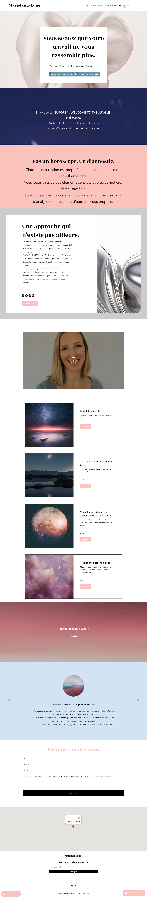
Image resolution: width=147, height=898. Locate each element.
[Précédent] (9, 701)
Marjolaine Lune (74, 856)
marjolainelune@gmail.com (107, 6)
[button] (124, 5)
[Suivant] (138, 701)
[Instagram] (120, 6)
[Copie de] (78, 730)
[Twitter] (26, 295)
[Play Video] (73, 360)
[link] (97, 411)
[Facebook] (23, 295)
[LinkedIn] (30, 295)
